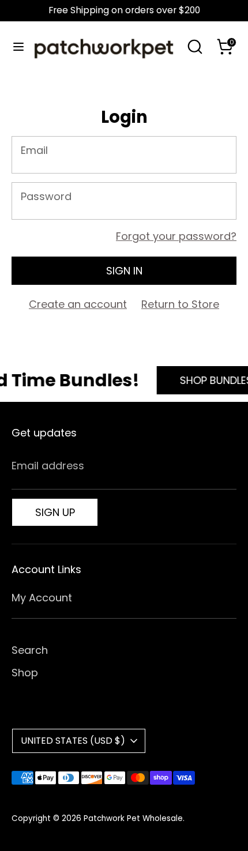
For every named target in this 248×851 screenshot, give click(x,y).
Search (30, 650)
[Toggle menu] (15, 47)
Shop (25, 672)
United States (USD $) (73, 740)
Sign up (55, 512)
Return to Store (180, 304)
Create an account (78, 304)
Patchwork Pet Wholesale (133, 818)
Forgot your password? (176, 236)
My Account (42, 597)
